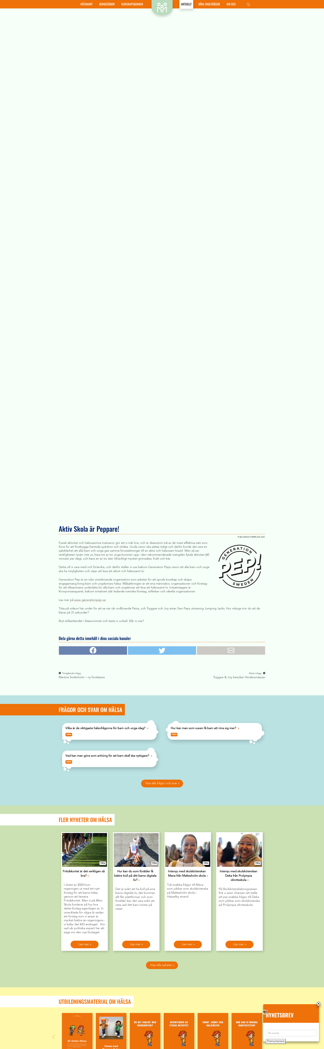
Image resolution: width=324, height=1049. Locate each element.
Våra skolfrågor (209, 4)
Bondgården (107, 4)
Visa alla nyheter (161, 965)
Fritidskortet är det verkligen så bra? (84, 873)
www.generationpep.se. (89, 600)
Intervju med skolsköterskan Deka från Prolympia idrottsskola (238, 875)
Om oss (231, 4)
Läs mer (83, 944)
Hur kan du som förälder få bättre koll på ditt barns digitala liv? (135, 875)
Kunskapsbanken (132, 4)
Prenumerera (275, 1041)
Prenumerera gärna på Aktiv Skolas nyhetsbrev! (288, 1023)
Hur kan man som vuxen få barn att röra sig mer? (203, 728)
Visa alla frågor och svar (161, 783)
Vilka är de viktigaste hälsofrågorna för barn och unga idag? (105, 728)
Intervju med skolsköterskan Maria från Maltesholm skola (187, 873)
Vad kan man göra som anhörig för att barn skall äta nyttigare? (107, 755)
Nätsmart (86, 4)
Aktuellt (186, 4)
